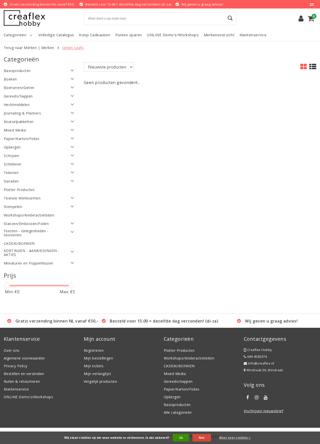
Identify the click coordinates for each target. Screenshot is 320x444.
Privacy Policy (16, 366)
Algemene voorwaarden (24, 358)
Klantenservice (16, 389)
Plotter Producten (179, 350)
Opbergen (172, 396)
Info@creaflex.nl (261, 363)
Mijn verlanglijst (97, 373)
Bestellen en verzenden (24, 373)
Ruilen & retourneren (22, 381)
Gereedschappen (178, 381)
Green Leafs (73, 47)
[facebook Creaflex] (247, 397)
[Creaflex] (24, 18)
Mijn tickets (94, 366)
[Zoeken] (230, 18)
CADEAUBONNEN (179, 366)
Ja (181, 438)
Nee (202, 438)
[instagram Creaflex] (256, 397)
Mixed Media (175, 373)
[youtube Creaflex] (266, 397)
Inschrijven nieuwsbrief (263, 410)
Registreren (94, 350)
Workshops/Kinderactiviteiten (189, 358)
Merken (47, 47)
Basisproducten (177, 404)
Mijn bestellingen (98, 358)
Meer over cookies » (234, 438)
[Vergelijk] (313, 4)
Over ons (12, 350)
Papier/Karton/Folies (182, 389)
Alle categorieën (178, 412)
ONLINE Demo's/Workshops (28, 396)
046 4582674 (256, 356)
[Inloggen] (301, 18)
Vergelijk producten (100, 381)
